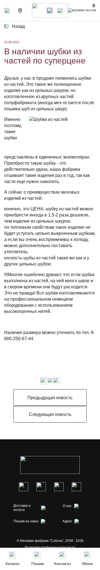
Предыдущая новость (50, 397)
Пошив (37, 563)
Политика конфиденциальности (50, 547)
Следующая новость (50, 414)
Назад (18, 26)
